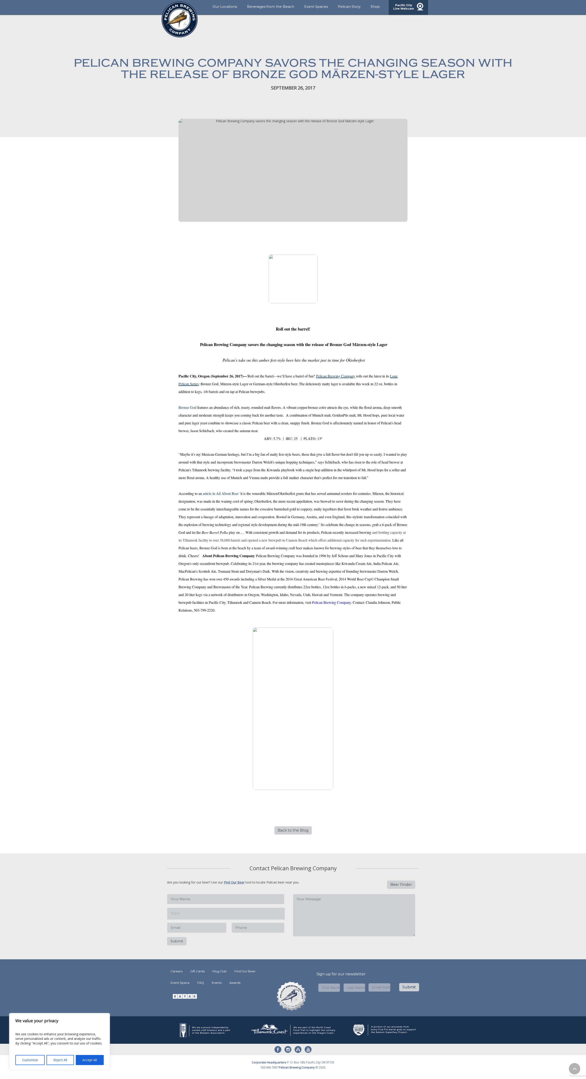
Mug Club (219, 971)
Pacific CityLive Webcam (403, 6)
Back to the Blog (293, 830)
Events (217, 982)
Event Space (180, 982)
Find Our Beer (234, 882)
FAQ (200, 982)
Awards (234, 982)
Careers (176, 971)
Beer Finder (401, 884)
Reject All (60, 1060)
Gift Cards (197, 971)
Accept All (89, 1060)
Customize (30, 1060)
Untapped (298, 1049)
